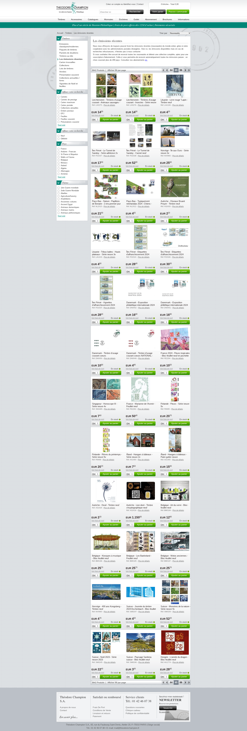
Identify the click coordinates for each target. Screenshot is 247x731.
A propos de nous (68, 707)
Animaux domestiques (70, 207)
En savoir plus (164, 712)
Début (163, 70)
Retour (167, 70)
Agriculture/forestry (68, 196)
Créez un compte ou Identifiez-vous (121, 4)
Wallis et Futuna (67, 157)
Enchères (123, 19)
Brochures (167, 19)
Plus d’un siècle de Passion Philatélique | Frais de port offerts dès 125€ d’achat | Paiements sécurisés (123, 25)
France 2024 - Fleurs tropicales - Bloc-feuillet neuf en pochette (175, 354)
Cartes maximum (68, 102)
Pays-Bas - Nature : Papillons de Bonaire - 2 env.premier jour (106, 202)
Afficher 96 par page (116, 70)
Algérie (63, 168)
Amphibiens (65, 199)
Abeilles (64, 193)
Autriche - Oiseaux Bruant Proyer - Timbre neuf (173, 202)
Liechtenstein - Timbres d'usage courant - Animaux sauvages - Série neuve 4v (107, 102)
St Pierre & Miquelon (69, 154)
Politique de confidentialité (137, 713)
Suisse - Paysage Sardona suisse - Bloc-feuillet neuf (138, 658)
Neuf (63, 136)
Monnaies (108, 19)
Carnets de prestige (69, 100)
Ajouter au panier (110, 119)
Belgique (64, 160)
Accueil (60, 33)
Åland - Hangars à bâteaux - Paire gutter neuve (174, 455)
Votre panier (157, 11)
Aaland (63, 165)
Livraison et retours (101, 713)
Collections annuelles (69, 108)
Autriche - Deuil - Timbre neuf (105, 505)
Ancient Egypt (66, 204)
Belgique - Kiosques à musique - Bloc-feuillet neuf (106, 556)
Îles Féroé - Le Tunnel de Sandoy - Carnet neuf (137, 151)
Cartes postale (67, 105)
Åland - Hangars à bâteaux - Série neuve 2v (139, 455)
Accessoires (76, 19)
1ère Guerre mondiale (69, 188)
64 (171, 70)
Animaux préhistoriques (70, 213)
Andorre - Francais (68, 152)
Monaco (64, 163)
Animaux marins (67, 210)
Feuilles (64, 116)
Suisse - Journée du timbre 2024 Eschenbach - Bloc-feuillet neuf (141, 609)
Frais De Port (99, 707)
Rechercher (135, 11)
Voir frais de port (97, 115)
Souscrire (167, 708)
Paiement (97, 716)
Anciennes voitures (69, 202)
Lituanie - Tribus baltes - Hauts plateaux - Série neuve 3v (106, 253)
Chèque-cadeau (133, 710)
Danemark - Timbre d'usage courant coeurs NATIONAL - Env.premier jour (139, 355)
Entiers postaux (67, 111)
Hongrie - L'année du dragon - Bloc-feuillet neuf (174, 658)
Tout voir (61, 125)
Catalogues (93, 19)
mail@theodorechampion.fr (126, 728)
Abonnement (151, 19)
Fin (189, 70)
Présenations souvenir (70, 122)
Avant (185, 70)
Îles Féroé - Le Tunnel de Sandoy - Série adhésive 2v (105, 151)
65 (176, 70)
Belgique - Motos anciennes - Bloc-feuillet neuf (174, 556)
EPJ (62, 113)
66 (181, 70)
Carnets (64, 97)
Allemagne (65, 171)
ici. (146, 60)
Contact (140, 4)
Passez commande (178, 11)
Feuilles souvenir (68, 119)
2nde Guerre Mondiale (70, 190)
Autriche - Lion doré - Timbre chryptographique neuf (139, 506)
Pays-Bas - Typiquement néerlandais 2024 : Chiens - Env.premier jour (139, 203)
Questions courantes (135, 707)
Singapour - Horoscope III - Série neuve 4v (104, 405)
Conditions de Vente (102, 710)
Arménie (64, 174)
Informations (183, 19)
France (63, 149)
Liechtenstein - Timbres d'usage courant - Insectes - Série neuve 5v (141, 102)
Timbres (61, 19)
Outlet (136, 19)
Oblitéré (64, 139)
